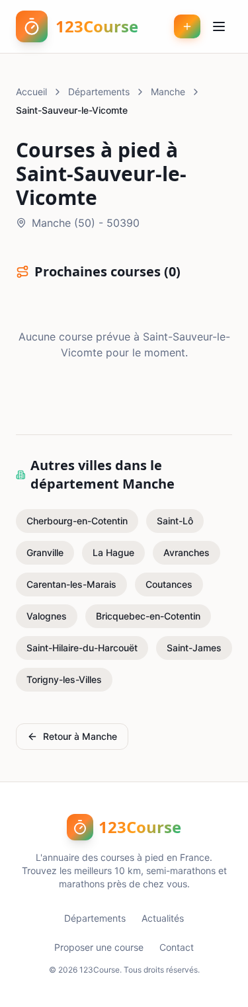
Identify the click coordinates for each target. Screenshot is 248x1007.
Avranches (186, 552)
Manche (168, 91)
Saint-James (194, 647)
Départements (99, 91)
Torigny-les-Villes (64, 679)
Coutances (168, 584)
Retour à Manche (80, 736)
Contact (176, 947)
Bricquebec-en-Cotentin (148, 616)
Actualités (163, 918)
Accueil (31, 91)
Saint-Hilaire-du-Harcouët (82, 647)
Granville (44, 552)
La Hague (113, 552)
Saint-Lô (175, 520)
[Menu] (219, 26)
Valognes (46, 616)
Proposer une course (99, 947)
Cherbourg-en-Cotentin (77, 520)
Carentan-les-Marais (71, 584)
